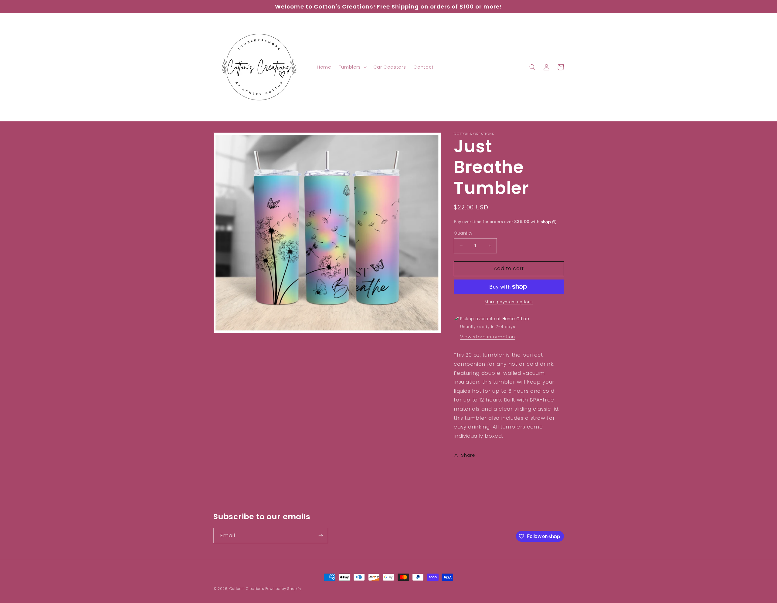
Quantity (463, 233)
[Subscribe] (320, 535)
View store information (487, 337)
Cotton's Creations (246, 588)
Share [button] (468, 455)
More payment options (509, 301)
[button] (352, 67)
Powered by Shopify (283, 588)
